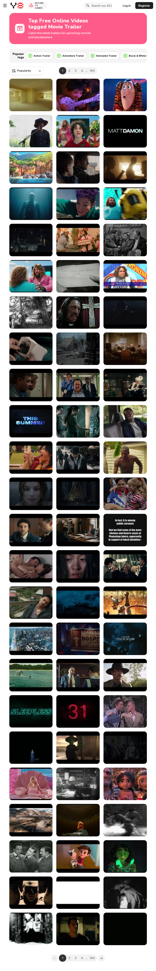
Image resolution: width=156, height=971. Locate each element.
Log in (127, 5)
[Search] (87, 5)
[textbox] (26, 71)
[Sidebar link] (5, 5)
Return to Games (39, 5)
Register (144, 5)
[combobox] (26, 71)
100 (92, 70)
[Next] (141, 54)
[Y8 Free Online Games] (17, 5)
